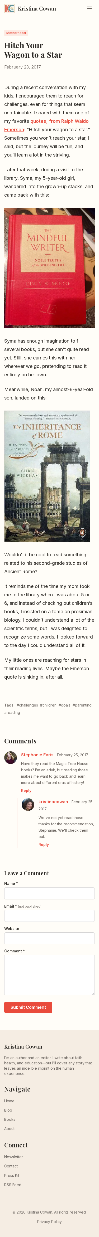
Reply (26, 790)
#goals (64, 705)
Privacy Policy (49, 1221)
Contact (11, 1166)
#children (48, 705)
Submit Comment (28, 1007)
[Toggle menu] (89, 8)
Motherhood (16, 33)
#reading (12, 712)
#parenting (82, 705)
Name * (11, 883)
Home (9, 1101)
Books (9, 1119)
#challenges (27, 705)
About (9, 1128)
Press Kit (11, 1175)
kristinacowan (53, 801)
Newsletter (13, 1157)
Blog (8, 1110)
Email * (22, 906)
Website (11, 928)
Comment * (14, 951)
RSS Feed (12, 1184)
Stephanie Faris (37, 754)
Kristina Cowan (23, 1046)
